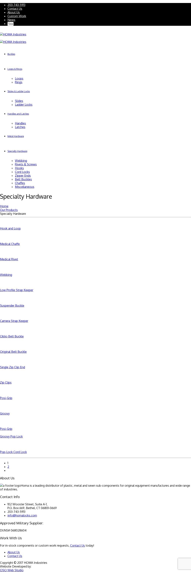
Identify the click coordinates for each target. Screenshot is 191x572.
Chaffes (20, 183)
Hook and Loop (10, 228)
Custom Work (16, 16)
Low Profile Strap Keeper (16, 290)
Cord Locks (22, 172)
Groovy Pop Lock (11, 436)
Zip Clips (6, 382)
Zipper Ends (23, 175)
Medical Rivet (9, 259)
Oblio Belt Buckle (12, 336)
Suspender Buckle (12, 305)
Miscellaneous (24, 187)
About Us (13, 12)
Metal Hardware (15, 136)
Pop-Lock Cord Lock (13, 452)
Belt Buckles (23, 179)
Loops (19, 78)
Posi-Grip (6, 398)
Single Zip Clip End (12, 367)
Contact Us (14, 8)
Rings (18, 82)
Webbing (21, 160)
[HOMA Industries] (13, 34)
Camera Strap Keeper (14, 321)
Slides (19, 101)
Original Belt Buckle (13, 352)
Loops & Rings (14, 69)
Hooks (19, 168)
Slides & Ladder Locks (18, 91)
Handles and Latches (18, 113)
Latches (20, 127)
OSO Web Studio (12, 570)
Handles (20, 123)
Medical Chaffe (10, 244)
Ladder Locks (23, 104)
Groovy (5, 413)
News (11, 20)
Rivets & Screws (26, 164)
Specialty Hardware (17, 151)
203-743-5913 (16, 5)
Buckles (11, 54)
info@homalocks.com (22, 515)
